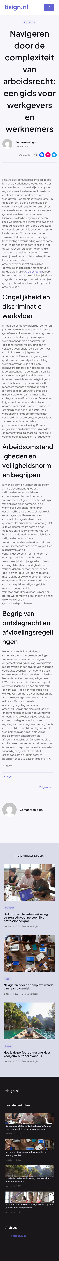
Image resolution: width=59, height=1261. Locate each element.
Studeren (9, 907)
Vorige (8, 776)
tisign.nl (16, 7)
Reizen (8, 1046)
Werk (7, 978)
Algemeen (29, 22)
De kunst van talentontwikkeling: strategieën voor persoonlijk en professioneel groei (26, 917)
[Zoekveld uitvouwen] (49, 7)
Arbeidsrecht (33, 271)
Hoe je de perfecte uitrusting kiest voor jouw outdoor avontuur (27, 1054)
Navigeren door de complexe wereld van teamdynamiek (29, 986)
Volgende (45, 787)
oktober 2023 (18, 1235)
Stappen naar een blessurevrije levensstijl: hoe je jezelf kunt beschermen (29, 1206)
